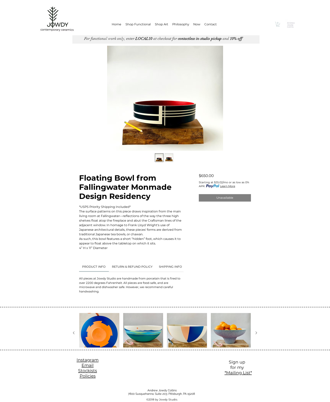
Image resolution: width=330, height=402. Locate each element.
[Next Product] (256, 333)
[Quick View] (99, 333)
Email (88, 365)
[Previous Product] (73, 333)
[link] (94, 266)
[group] (165, 338)
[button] (278, 24)
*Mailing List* (238, 372)
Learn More (227, 186)
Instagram (88, 360)
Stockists (87, 370)
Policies (88, 376)
